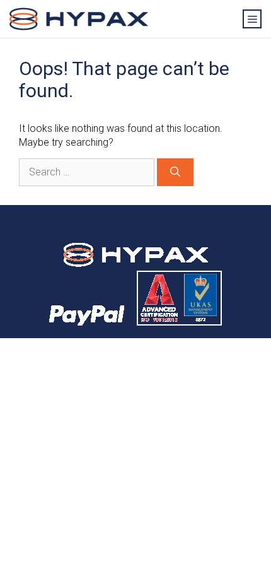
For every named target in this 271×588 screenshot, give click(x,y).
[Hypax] (78, 19)
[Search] (175, 172)
